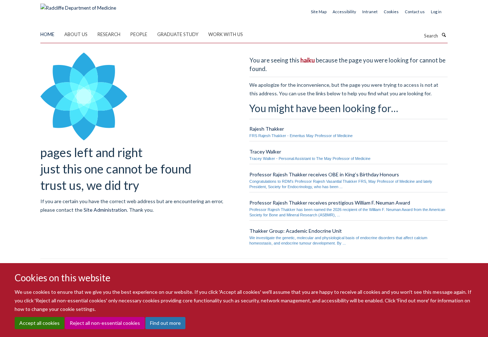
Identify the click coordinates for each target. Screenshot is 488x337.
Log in (436, 11)
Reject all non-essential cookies (105, 323)
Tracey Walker (265, 152)
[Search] (444, 35)
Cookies (391, 11)
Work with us (225, 34)
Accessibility (344, 11)
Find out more (165, 323)
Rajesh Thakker (266, 129)
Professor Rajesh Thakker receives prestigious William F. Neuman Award (329, 203)
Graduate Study (177, 34)
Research (109, 34)
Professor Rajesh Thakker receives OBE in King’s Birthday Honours (324, 174)
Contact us (415, 11)
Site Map (319, 11)
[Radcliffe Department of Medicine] (78, 5)
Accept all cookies (39, 323)
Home (47, 34)
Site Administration (105, 210)
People (138, 34)
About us (76, 34)
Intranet (370, 11)
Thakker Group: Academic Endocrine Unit (295, 231)
